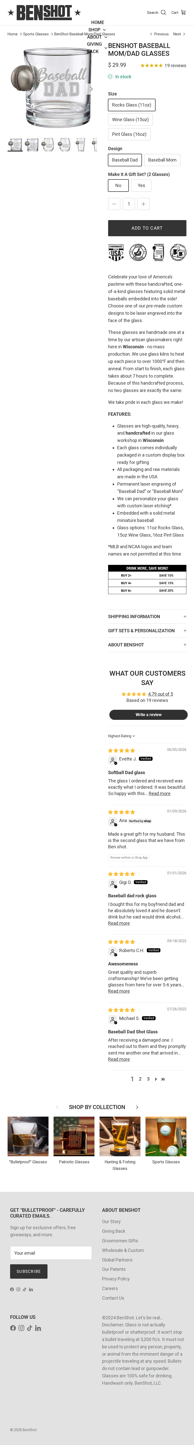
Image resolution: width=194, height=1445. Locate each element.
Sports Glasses (36, 34)
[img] (121, 750)
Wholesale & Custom (123, 1250)
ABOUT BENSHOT (126, 644)
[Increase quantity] (143, 204)
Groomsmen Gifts (120, 1240)
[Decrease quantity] (114, 204)
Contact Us (113, 1298)
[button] (155, 1079)
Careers (110, 1288)
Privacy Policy (116, 1278)
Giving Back (113, 1231)
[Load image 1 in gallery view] (52, 86)
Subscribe (29, 1271)
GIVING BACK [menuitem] (94, 47)
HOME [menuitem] (97, 22)
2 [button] (140, 1079)
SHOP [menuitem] (94, 29)
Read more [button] (160, 793)
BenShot (30, 1430)
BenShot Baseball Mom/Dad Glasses (84, 34)
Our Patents (114, 1269)
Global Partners (117, 1260)
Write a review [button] (149, 714)
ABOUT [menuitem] (94, 37)
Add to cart (147, 228)
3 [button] (148, 1079)
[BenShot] (44, 12)
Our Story (111, 1221)
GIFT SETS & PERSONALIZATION (141, 630)
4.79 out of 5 (160, 694)
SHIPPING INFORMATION (134, 616)
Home (13, 34)
